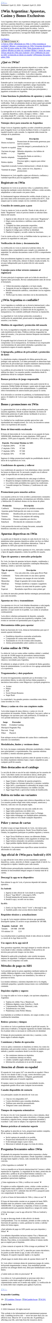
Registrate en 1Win (22, 44)
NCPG (42, 1299)
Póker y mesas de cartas (40, 50)
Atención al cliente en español (19, 55)
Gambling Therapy (12, 1299)
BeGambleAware (30, 1299)
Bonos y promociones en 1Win (21, 46)
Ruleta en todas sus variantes (19, 50)
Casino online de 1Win (17, 48)
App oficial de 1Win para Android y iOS (17, 53)
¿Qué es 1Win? (7, 44)
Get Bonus (5, 39)
